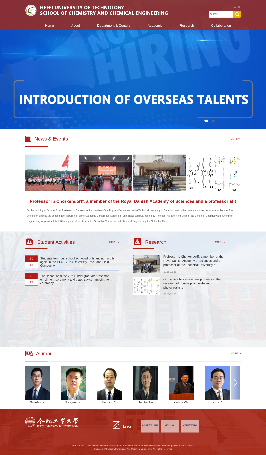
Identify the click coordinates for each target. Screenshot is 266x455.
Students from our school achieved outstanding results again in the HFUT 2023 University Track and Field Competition (77, 262)
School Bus (170, 425)
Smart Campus (190, 425)
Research (187, 25)
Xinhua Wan (182, 402)
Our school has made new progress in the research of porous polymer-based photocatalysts (192, 283)
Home (49, 25)
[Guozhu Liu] (42, 383)
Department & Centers (113, 25)
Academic (155, 25)
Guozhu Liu (38, 402)
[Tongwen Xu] (78, 383)
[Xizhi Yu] (222, 383)
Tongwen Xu (73, 402)
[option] (52, 173)
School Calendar (150, 425)
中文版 (237, 7)
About (75, 25)
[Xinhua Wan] (186, 383)
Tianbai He (146, 402)
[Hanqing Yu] (114, 383)
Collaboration (221, 25)
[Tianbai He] (150, 383)
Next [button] (234, 384)
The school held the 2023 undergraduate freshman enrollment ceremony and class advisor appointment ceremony (75, 279)
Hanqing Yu (110, 402)
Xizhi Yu (217, 402)
